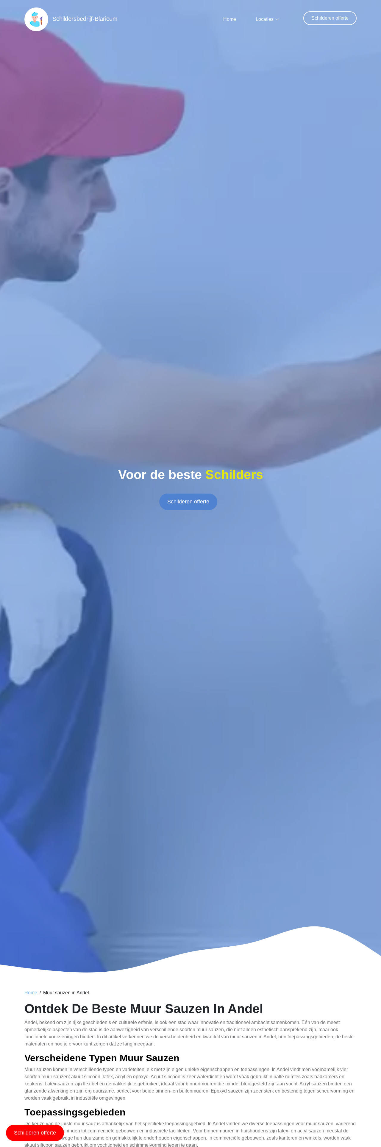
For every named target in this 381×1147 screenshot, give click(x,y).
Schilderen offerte (330, 18)
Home (229, 19)
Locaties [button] (265, 19)
